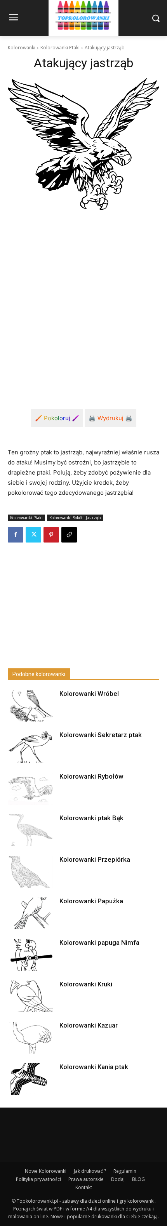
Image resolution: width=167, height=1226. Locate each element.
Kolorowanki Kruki (85, 984)
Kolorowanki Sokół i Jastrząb (75, 517)
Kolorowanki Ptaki (60, 47)
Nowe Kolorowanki (45, 1171)
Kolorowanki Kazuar (88, 1025)
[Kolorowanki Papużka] (30, 913)
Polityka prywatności (38, 1179)
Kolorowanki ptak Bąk (91, 818)
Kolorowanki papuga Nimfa (99, 942)
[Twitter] (33, 535)
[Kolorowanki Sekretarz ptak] (30, 747)
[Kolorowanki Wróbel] (30, 706)
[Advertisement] (83, 303)
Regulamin (124, 1171)
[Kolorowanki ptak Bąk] (30, 830)
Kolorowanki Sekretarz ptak (100, 735)
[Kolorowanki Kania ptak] (30, 1079)
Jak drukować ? (90, 1171)
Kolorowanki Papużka (91, 901)
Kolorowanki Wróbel (89, 693)
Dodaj (118, 1179)
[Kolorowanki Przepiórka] (30, 872)
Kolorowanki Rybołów (91, 776)
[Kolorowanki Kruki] (30, 996)
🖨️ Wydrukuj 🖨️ (110, 418)
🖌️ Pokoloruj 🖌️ (57, 418)
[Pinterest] (51, 535)
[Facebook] (15, 535)
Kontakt (83, 1187)
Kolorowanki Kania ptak (93, 1067)
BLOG (138, 1179)
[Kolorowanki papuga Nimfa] (30, 955)
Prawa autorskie (86, 1179)
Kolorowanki (21, 47)
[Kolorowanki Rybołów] (30, 789)
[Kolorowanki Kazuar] (30, 1038)
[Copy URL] (69, 535)
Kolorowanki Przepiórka (94, 859)
